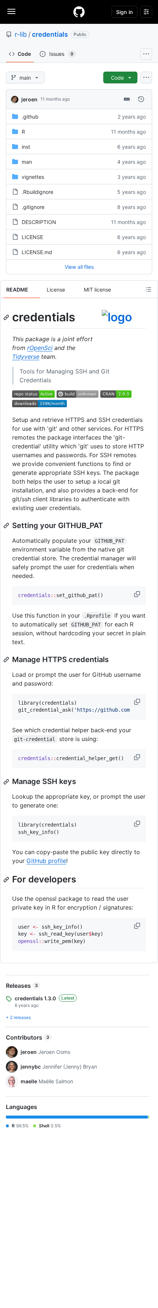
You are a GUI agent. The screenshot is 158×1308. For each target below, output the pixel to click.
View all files (79, 267)
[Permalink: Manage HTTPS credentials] (7, 659)
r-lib (21, 34)
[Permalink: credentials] (7, 317)
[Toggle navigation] (11, 11)
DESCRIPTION (39, 222)
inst (26, 147)
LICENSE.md (37, 252)
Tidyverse (25, 356)
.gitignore (33, 207)
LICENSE (32, 237)
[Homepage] (79, 12)
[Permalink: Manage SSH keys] (7, 782)
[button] (138, 594)
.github (30, 116)
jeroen (29, 99)
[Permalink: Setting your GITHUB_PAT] (7, 525)
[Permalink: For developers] (7, 879)
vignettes (33, 177)
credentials (50, 34)
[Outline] (148, 289)
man (27, 162)
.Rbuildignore (37, 192)
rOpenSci (40, 347)
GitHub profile (46, 860)
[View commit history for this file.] (141, 99)
